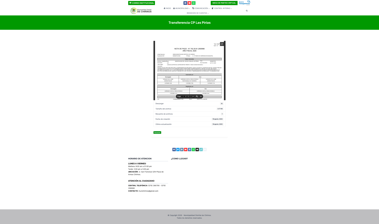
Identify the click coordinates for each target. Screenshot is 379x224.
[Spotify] (205, 149)
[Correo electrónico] (197, 149)
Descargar (157, 132)
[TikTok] (201, 149)
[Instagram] (181, 149)
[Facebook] (185, 3)
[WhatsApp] (193, 3)
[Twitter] (178, 149)
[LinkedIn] (189, 149)
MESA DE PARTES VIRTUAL (224, 3)
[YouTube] (189, 3)
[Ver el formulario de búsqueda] (246, 10)
